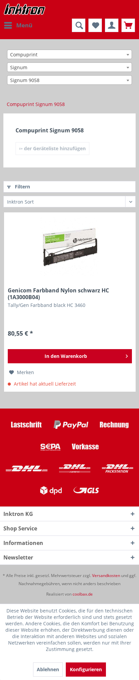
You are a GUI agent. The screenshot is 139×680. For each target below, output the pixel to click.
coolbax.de (83, 594)
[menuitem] (18, 25)
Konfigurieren (86, 669)
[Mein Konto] (111, 25)
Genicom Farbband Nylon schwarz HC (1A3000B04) (58, 293)
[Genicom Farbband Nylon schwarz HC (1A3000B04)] (70, 246)
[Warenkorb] (128, 25)
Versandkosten (106, 575)
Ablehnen (48, 669)
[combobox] (69, 54)
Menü (24, 25)
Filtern (21, 186)
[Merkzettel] (95, 25)
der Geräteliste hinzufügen (54, 148)
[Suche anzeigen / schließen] (78, 25)
